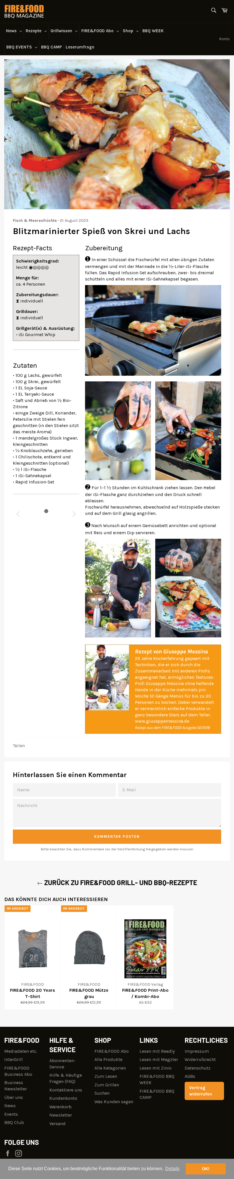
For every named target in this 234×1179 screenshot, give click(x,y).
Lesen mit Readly (157, 1051)
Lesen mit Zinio (156, 1068)
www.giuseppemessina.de (162, 721)
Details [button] (172, 1168)
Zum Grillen (106, 1084)
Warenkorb (60, 1106)
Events (11, 1114)
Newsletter (60, 1115)
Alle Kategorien (110, 1068)
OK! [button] (205, 1168)
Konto (224, 39)
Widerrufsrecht (200, 1059)
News (10, 1105)
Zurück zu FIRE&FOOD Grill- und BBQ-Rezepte (120, 882)
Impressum (197, 1051)
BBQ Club (14, 1122)
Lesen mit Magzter (159, 1059)
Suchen (102, 1093)
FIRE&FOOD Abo (111, 1051)
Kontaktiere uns (65, 1090)
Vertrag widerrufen (200, 1091)
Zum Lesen (105, 1076)
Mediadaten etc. (20, 1051)
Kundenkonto (63, 1098)
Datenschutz (198, 1068)
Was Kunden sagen (113, 1101)
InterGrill (13, 1059)
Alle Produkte (108, 1059)
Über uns (13, 1097)
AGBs (190, 1076)
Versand (57, 1123)
